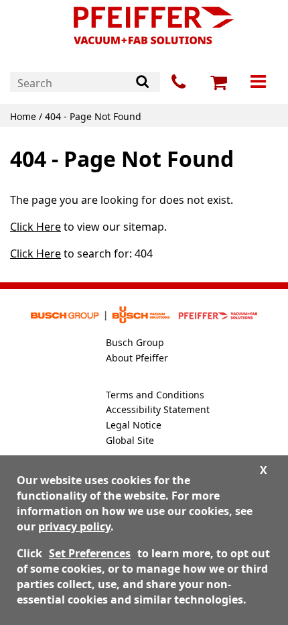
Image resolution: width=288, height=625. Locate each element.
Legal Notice (133, 424)
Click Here (35, 226)
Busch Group (135, 342)
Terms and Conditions (155, 394)
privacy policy (74, 526)
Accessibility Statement (158, 409)
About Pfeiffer (137, 357)
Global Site (130, 440)
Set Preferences (90, 553)
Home (23, 116)
